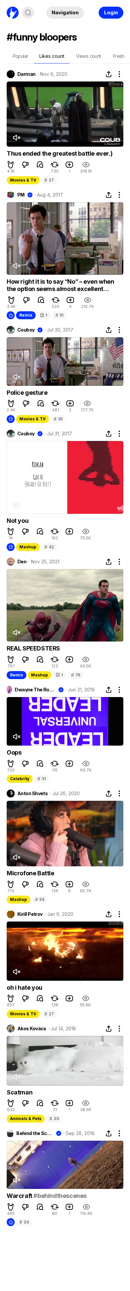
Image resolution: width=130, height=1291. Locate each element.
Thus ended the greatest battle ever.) (59, 153)
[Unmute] (16, 138)
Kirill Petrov (30, 914)
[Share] (109, 74)
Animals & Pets (25, 1118)
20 (54, 1118)
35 (58, 419)
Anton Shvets (32, 793)
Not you (17, 520)
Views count (88, 56)
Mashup (27, 546)
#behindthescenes (60, 1195)
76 (75, 675)
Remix (25, 315)
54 (39, 899)
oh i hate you (24, 987)
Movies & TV (23, 180)
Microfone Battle (30, 873)
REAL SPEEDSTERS (33, 648)
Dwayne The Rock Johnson (35, 689)
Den (21, 561)
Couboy (26, 330)
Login (111, 12)
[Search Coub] (28, 13)
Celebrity (19, 778)
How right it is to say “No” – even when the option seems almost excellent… (60, 285)
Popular (20, 56)
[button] (11, 165)
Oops (14, 752)
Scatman (19, 1092)
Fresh (118, 56)
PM (21, 195)
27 (49, 180)
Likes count (51, 56)
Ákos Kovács (31, 1028)
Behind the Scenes (34, 1133)
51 (59, 315)
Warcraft (20, 1195)
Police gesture (27, 392)
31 (41, 779)
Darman (26, 74)
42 (49, 547)
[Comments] (40, 165)
